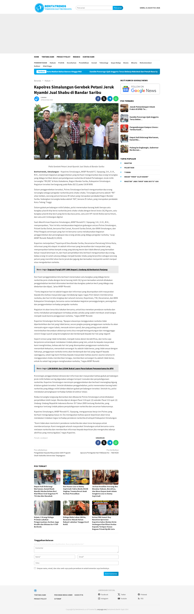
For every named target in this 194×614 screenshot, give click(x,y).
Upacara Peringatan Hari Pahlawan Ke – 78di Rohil (99, 451)
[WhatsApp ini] (116, 98)
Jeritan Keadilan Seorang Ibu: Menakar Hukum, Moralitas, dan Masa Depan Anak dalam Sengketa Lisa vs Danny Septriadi (105, 491)
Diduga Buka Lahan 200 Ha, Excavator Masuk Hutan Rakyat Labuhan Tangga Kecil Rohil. (76, 521)
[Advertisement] (97, 33)
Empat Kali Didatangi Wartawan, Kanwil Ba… (144, 138)
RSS (142, 598)
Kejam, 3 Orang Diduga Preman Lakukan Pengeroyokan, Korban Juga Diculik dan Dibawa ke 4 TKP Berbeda (46, 522)
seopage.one (101, 609)
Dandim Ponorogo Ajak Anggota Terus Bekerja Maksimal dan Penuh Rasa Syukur (108, 71)
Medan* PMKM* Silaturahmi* (136, 177)
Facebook (104, 594)
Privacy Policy (40, 599)
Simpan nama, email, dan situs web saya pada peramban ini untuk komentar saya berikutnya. (73, 568)
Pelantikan (129, 168)
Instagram (104, 598)
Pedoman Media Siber (63, 595)
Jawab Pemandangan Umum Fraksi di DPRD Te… (142, 108)
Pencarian (118, 8)
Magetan (128, 163)
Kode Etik (79, 595)
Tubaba (127, 172)
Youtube (124, 598)
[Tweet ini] (104, 98)
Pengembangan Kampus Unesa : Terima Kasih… (144, 128)
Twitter (123, 594)
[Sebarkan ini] (98, 98)
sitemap (57, 599)
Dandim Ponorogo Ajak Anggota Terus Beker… (144, 118)
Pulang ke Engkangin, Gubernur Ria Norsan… (144, 148)
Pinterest (144, 594)
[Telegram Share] (110, 98)
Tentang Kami (40, 595)
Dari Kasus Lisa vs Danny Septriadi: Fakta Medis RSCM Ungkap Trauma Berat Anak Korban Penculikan (75, 490)
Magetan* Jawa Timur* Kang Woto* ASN (141, 181)
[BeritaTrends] (53, 7)
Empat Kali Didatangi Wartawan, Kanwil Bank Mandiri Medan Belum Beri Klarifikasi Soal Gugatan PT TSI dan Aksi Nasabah (46, 491)
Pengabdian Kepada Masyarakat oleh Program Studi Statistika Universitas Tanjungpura (52, 453)
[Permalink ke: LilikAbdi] (36, 98)
